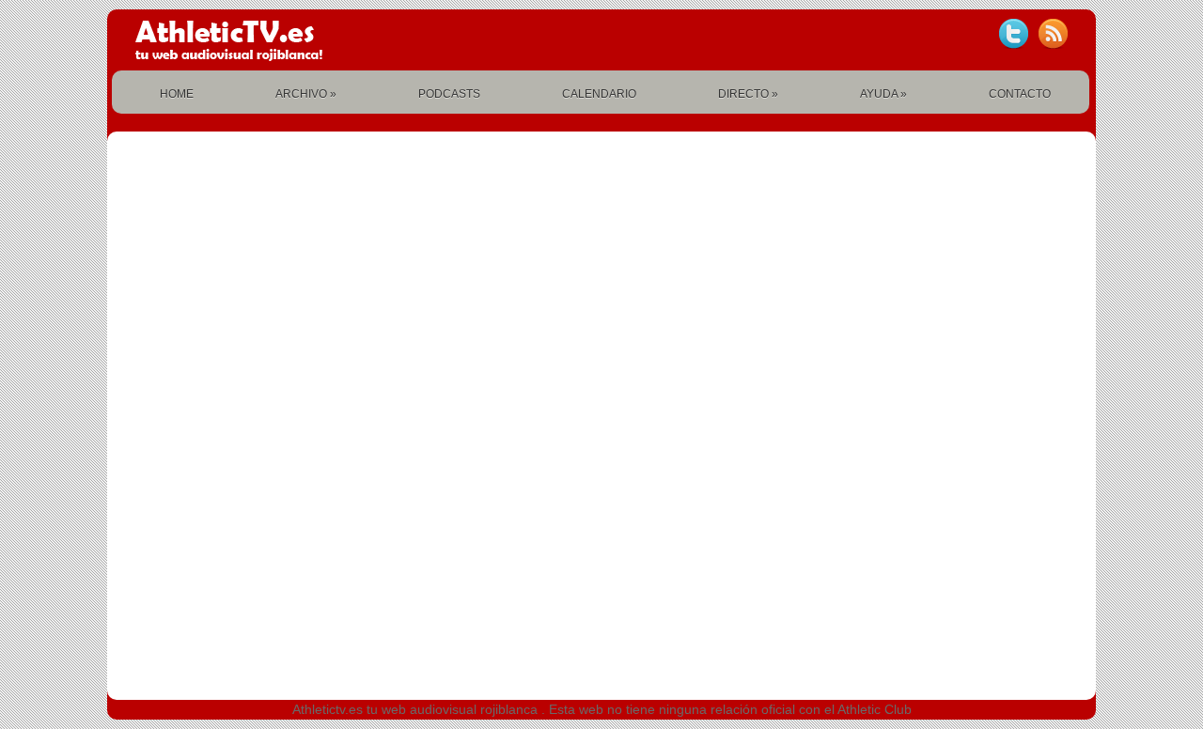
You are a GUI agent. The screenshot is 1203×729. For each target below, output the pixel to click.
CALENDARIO (599, 94)
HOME (177, 94)
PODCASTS (449, 94)
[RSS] (1053, 34)
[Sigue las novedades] (1013, 34)
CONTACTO (1020, 94)
